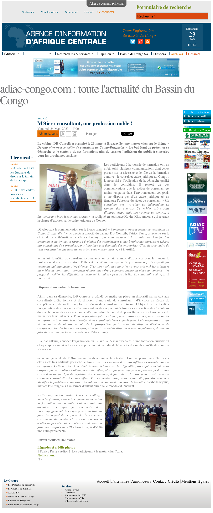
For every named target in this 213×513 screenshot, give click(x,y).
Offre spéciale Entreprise (76, 500)
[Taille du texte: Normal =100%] (68, 134)
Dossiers (194, 53)
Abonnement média (74, 497)
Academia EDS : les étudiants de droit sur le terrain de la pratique (22, 174)
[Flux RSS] (147, 42)
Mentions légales (195, 481)
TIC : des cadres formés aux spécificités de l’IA (22, 194)
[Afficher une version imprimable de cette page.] (74, 133)
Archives (177, 53)
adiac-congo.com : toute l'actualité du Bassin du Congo (97, 94)
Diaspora (159, 53)
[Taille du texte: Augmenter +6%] (62, 134)
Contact (159, 481)
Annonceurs (141, 481)
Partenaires (120, 481)
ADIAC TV (13, 492)
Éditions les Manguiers (19, 500)
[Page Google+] (139, 42)
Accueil (103, 481)
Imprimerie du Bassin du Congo (23, 504)
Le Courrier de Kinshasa (19, 488)
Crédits (173, 481)
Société (13, 164)
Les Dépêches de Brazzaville (21, 484)
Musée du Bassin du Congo (21, 496)
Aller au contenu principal (106, 3)
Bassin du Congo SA (134, 53)
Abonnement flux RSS (75, 495)
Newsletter (70, 492)
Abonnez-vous (72, 489)
